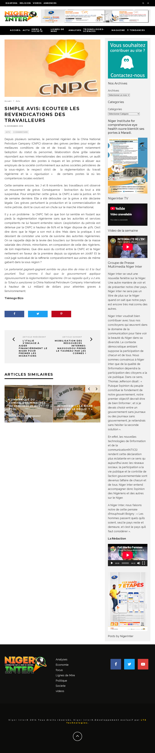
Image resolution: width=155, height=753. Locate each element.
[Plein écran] (143, 563)
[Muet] (138, 563)
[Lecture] (111, 563)
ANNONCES (50, 3)
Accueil (15, 30)
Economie (62, 664)
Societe (61, 685)
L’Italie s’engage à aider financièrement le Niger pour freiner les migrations (33, 348)
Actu (26, 30)
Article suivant (72, 337)
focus (59, 670)
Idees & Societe (37, 30)
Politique (61, 680)
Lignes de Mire (57, 30)
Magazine (118, 30)
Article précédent (34, 337)
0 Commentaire (20, 132)
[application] (127, 555)
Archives (113, 90)
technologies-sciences (93, 30)
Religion (25, 3)
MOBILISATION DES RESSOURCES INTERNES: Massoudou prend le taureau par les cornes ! (70, 347)
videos (37, 3)
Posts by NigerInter (120, 636)
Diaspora (12, 3)
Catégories (115, 109)
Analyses (75, 30)
